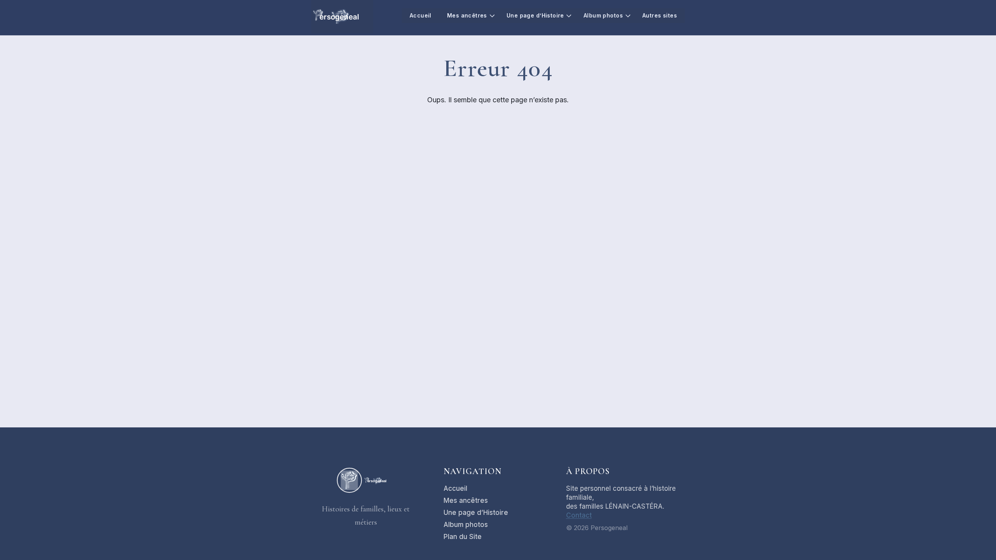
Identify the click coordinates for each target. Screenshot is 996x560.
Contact (579, 515)
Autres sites (659, 15)
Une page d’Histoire (535, 15)
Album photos (603, 15)
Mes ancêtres (467, 15)
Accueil (420, 15)
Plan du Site (463, 537)
